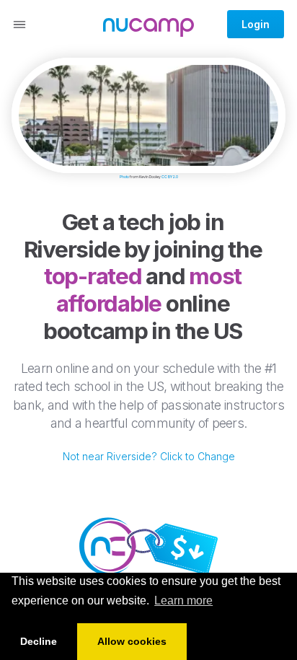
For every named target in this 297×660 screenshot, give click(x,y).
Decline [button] (38, 641)
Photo (124, 177)
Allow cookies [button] (132, 641)
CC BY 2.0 (169, 177)
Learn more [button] (183, 600)
